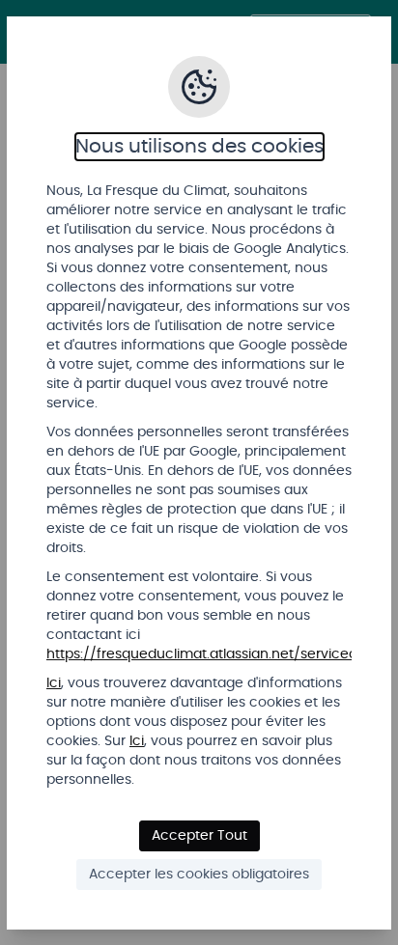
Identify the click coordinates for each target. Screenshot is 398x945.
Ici (53, 683)
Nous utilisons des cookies (199, 146)
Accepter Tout (199, 836)
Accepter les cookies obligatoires (199, 874)
